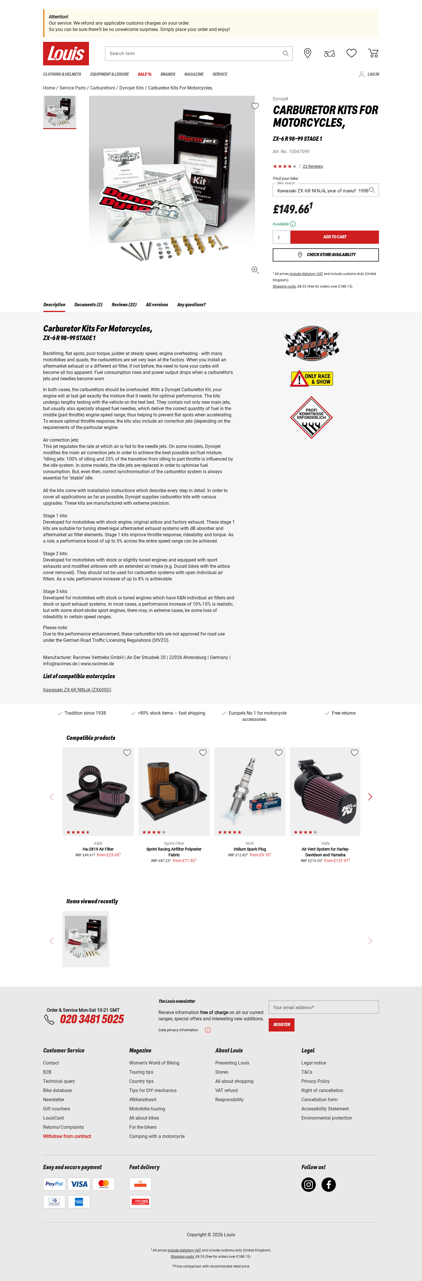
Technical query (59, 1081)
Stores (221, 1072)
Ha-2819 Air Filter (98, 849)
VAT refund (226, 1090)
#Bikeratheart (142, 1099)
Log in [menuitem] (373, 74)
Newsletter (53, 1099)
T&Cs (306, 1072)
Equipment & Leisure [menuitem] (109, 74)
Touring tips (141, 1072)
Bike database (57, 1090)
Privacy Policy (315, 1081)
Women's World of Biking (154, 1063)
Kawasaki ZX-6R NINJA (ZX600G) (77, 690)
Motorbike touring (147, 1109)
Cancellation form (319, 1099)
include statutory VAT (306, 274)
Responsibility (229, 1099)
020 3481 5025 (90, 1019)
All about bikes (144, 1118)
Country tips (141, 1081)
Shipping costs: (285, 286)
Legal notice (313, 1063)
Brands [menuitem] (167, 74)
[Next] (370, 797)
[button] (285, 53)
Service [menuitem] (219, 74)
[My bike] (329, 53)
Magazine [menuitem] (193, 74)
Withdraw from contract (67, 1136)
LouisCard (53, 1118)
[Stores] (307, 53)
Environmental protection (326, 1118)
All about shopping (234, 1081)
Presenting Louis (232, 1063)
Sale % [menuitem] (144, 74)
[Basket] (373, 53)
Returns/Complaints (63, 1127)
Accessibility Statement (325, 1109)
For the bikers (142, 1127)
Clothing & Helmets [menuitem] (62, 74)
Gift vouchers (56, 1109)
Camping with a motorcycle (157, 1136)
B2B (47, 1072)
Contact (51, 1063)
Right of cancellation (322, 1090)
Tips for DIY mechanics (153, 1090)
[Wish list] (351, 53)
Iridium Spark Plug (250, 849)
